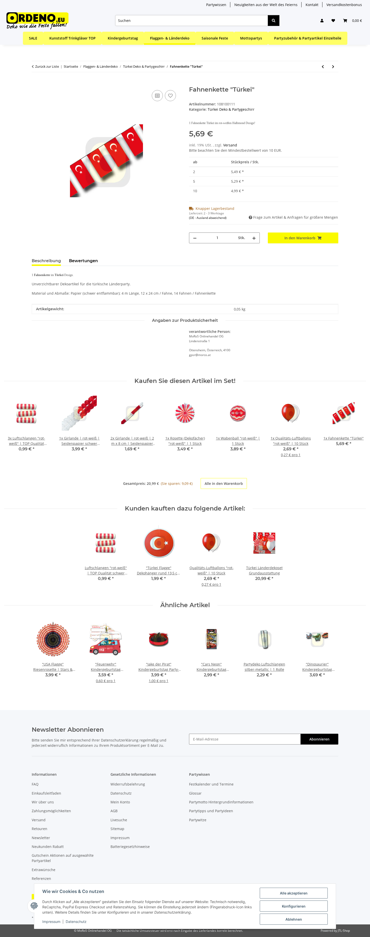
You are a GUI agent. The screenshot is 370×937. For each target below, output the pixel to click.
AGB (114, 810)
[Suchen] (273, 20)
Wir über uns (43, 802)
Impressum (51, 921)
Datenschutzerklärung (119, 740)
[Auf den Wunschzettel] (170, 95)
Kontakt (312, 4)
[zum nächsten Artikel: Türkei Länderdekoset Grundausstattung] (333, 66)
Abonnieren (319, 739)
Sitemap (117, 828)
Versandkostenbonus (344, 4)
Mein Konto (120, 802)
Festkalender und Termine (211, 784)
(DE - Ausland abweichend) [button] (208, 218)
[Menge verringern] (194, 238)
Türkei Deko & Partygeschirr (231, 109)
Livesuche (118, 819)
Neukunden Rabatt (48, 846)
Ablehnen (293, 919)
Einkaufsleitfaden (46, 793)
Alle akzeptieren (294, 893)
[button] (321, 20)
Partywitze (197, 819)
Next (358, 427)
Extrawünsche (43, 869)
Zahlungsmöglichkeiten (51, 810)
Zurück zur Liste (47, 66)
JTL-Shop (344, 930)
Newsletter (41, 837)
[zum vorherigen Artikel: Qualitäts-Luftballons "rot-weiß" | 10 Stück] (323, 66)
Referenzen (41, 878)
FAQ (35, 784)
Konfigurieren (294, 906)
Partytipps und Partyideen (211, 810)
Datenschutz (76, 921)
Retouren (39, 828)
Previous (12, 427)
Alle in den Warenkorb (224, 483)
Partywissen (216, 4)
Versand (230, 145)
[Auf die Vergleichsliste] (157, 95)
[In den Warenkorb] (36, 83)
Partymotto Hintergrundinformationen (221, 802)
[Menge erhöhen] (254, 238)
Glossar (195, 793)
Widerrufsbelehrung (127, 784)
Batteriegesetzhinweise (130, 846)
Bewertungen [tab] (83, 260)
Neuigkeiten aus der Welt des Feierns (266, 4)
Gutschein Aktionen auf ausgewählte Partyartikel (63, 858)
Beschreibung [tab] (46, 260)
